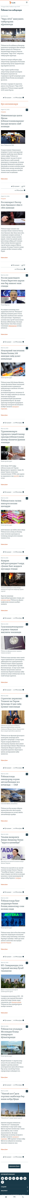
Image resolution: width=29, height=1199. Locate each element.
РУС (14, 1197)
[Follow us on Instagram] (13, 1178)
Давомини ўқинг (14, 1166)
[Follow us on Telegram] (6, 1178)
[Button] (7, 98)
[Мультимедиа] (6, 1197)
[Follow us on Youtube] (2, 1178)
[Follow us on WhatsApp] (17, 1178)
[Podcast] (2, 1182)
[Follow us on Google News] (24, 1178)
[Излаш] (22, 1197)
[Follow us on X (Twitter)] (21, 1178)
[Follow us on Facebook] (10, 1178)
